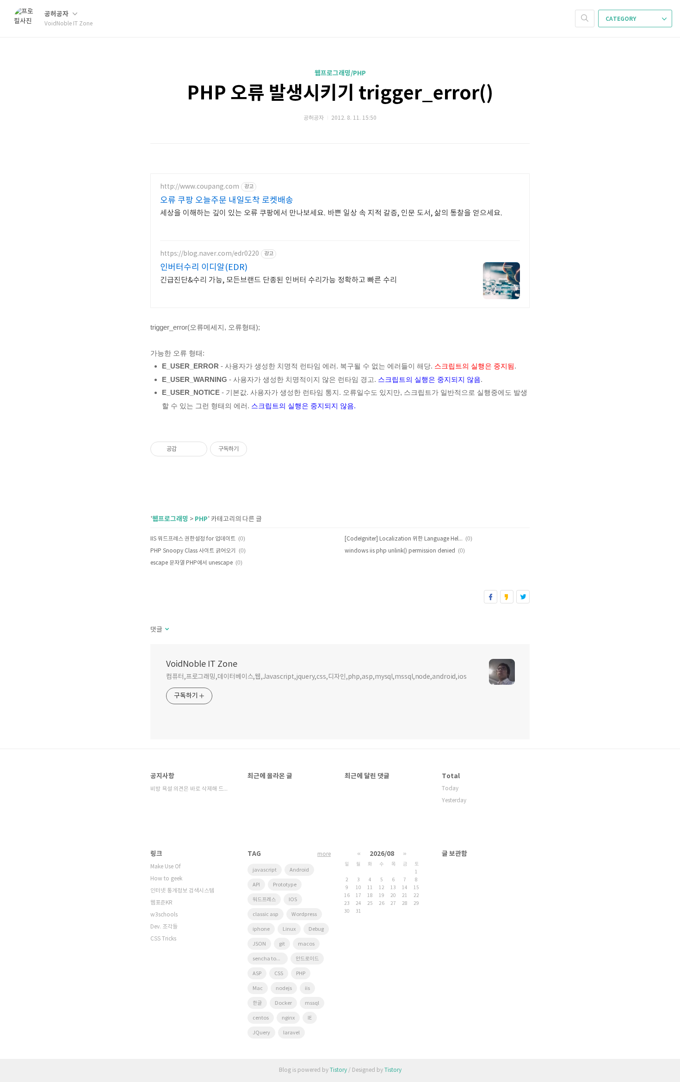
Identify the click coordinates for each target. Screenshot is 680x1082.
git (282, 944)
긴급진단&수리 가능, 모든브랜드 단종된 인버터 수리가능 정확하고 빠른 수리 (278, 280)
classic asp (265, 914)
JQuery (261, 1033)
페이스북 (490, 596)
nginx (288, 1018)
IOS (293, 900)
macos (306, 944)
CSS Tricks (163, 939)
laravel (291, 1033)
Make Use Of (165, 867)
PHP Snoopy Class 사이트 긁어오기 (193, 551)
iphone (261, 929)
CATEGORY (621, 19)
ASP (257, 974)
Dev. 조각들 (164, 927)
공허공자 (57, 14)
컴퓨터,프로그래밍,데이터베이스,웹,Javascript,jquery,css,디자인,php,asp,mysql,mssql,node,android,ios (316, 677)
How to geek (166, 879)
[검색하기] (584, 18)
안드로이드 (307, 959)
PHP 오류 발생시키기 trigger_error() (340, 93)
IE (310, 1018)
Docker (283, 1003)
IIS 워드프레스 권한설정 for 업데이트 (192, 539)
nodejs (284, 988)
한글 (257, 1003)
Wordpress (304, 914)
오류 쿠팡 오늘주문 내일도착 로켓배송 (226, 200)
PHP (201, 519)
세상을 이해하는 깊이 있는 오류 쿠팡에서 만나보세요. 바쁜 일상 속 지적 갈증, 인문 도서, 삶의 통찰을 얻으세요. (331, 213)
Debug (316, 929)
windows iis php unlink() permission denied (400, 551)
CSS (278, 974)
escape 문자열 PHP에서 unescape (191, 563)
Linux (289, 929)
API (256, 885)
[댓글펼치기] (166, 630)
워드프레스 (264, 900)
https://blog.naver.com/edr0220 (209, 254)
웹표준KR (161, 903)
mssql (312, 1003)
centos (261, 1018)
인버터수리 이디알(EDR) (203, 267)
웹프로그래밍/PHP (340, 73)
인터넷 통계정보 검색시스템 (182, 891)
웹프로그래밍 (170, 519)
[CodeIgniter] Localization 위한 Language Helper (404, 539)
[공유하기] (185, 449)
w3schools (164, 915)
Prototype (285, 885)
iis (307, 988)
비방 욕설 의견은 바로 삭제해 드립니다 (189, 789)
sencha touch (269, 959)
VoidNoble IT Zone (201, 664)
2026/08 (382, 854)
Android (299, 870)
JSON (259, 944)
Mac (258, 988)
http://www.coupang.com (199, 187)
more (324, 854)
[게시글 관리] (197, 449)
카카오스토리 (506, 596)
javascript (265, 870)
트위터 (523, 596)
